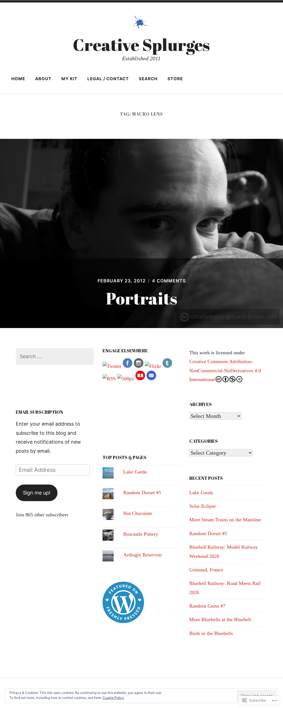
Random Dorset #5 (142, 492)
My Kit (69, 78)
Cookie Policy (113, 698)
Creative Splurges (141, 44)
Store (175, 78)
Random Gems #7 (207, 606)
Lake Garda (135, 472)
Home (18, 78)
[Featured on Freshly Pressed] (123, 621)
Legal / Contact (108, 78)
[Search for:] (55, 356)
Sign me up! (36, 493)
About (43, 78)
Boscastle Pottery (140, 534)
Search (148, 78)
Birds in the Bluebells (211, 633)
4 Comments (169, 280)
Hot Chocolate (137, 513)
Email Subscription (39, 412)
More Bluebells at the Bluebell (220, 619)
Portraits (141, 298)
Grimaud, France (206, 569)
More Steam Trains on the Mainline (225, 519)
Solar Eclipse (202, 506)
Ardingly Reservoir (142, 555)
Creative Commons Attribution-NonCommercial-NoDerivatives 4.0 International (225, 370)
